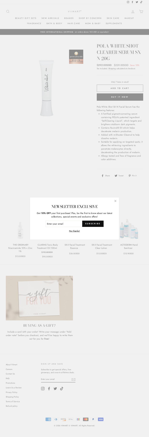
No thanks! (74, 231)
